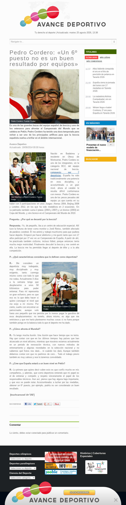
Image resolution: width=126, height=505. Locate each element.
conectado (36, 433)
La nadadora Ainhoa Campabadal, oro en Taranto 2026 (102, 99)
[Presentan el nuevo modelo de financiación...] (111, 136)
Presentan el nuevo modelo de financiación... (96, 147)
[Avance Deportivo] (63, 17)
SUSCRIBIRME (79, 492)
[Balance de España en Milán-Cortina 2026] (111, 141)
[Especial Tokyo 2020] (61, 461)
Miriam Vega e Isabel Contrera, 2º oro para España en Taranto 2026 (104, 110)
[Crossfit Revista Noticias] (61, 468)
